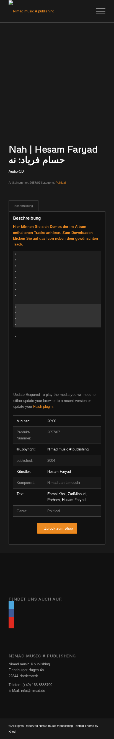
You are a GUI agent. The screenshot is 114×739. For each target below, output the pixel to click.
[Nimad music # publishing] (47, 11)
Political (61, 182)
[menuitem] (97, 11)
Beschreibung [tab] (23, 205)
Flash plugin (43, 406)
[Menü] (97, 11)
